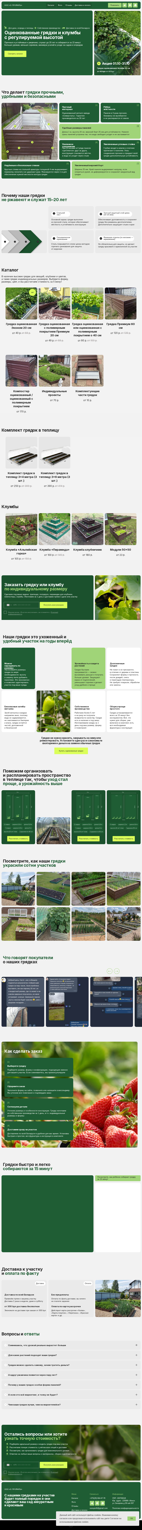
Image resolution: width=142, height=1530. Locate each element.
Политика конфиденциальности (125, 1508)
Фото (60, 5)
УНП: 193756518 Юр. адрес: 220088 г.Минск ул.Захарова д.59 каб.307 (123, 1500)
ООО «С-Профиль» (13, 5)
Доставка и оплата (82, 5)
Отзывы (68, 5)
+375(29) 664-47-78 (97, 1498)
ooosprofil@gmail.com (99, 1508)
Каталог (51, 5)
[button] (18, 838)
